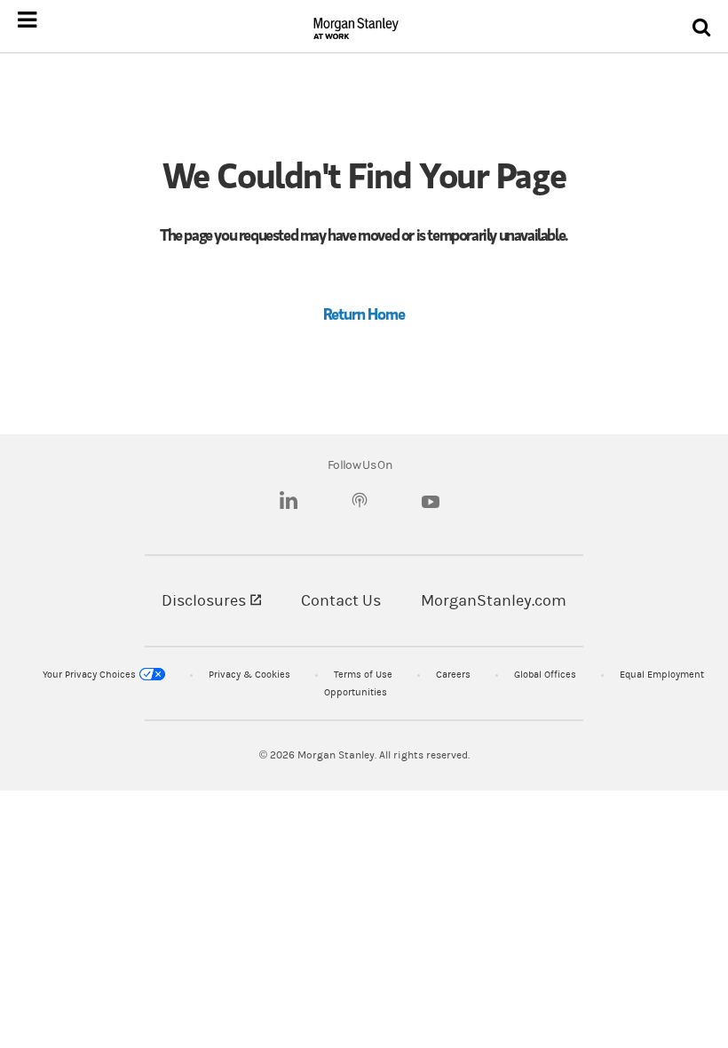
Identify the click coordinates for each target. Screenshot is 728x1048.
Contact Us (341, 600)
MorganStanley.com (493, 600)
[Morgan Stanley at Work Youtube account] (430, 507)
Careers (453, 674)
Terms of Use (363, 674)
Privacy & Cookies (249, 674)
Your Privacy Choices (89, 674)
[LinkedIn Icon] (288, 503)
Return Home (363, 313)
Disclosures (211, 600)
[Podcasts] (359, 503)
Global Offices (545, 674)
